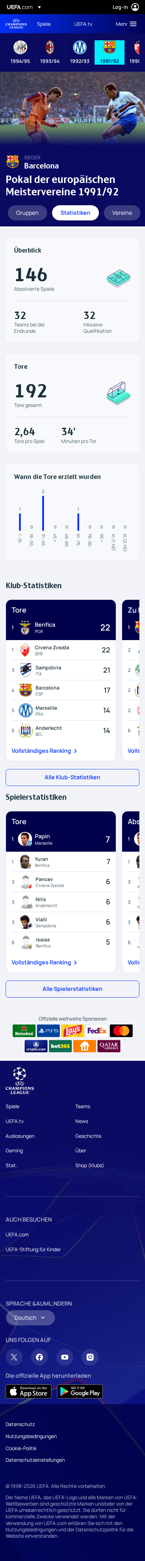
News (81, 1121)
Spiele (12, 1106)
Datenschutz (20, 1424)
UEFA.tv (15, 1121)
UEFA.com (17, 1234)
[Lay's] (72, 1030)
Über (80, 1150)
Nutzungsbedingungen (31, 1436)
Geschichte (88, 1136)
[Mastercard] (121, 1030)
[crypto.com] (36, 1046)
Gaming (14, 1150)
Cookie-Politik (21, 1448)
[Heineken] (24, 1030)
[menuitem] (49, 23)
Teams (82, 1106)
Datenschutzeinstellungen (35, 1459)
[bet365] (60, 1046)
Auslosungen (20, 1136)
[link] (43, 23)
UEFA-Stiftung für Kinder (33, 1249)
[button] (124, 23)
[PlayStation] (48, 1030)
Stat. (11, 1165)
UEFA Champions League (16, 24)
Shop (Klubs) (89, 1165)
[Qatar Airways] (108, 1046)
